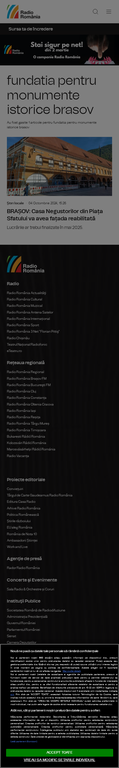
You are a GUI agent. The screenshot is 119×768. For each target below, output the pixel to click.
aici (12, 694)
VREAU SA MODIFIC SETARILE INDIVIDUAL (59, 760)
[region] (59, 706)
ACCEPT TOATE (59, 752)
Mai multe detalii (72, 671)
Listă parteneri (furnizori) (24, 742)
